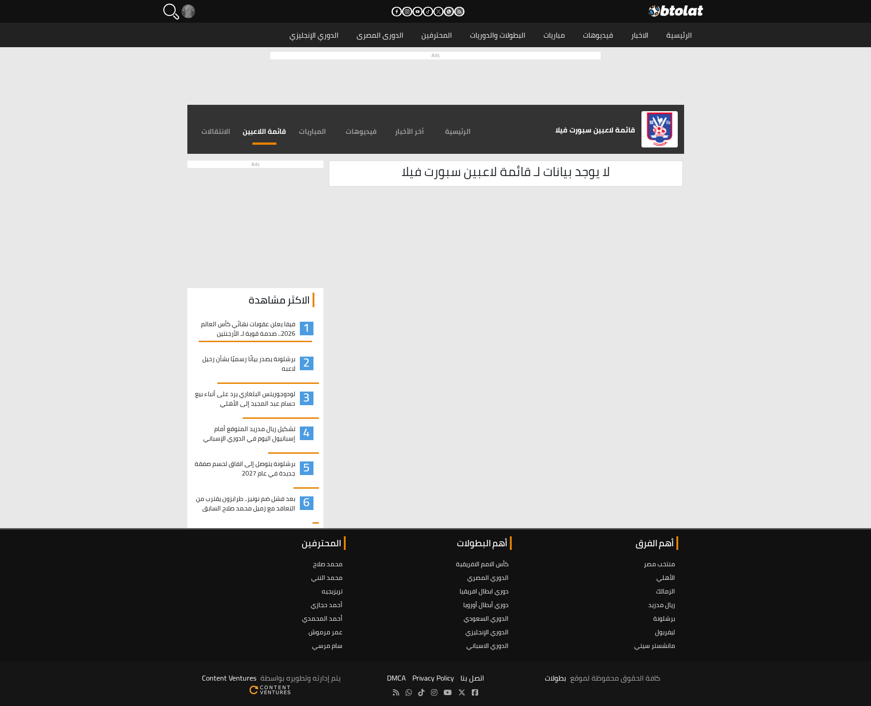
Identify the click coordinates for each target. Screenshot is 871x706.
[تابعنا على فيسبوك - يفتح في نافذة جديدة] (396, 11)
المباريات (312, 131)
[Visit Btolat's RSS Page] (396, 692)
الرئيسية (679, 35)
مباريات (554, 35)
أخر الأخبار (409, 131)
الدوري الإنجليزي (313, 35)
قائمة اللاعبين (264, 131)
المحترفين (436, 35)
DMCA (396, 678)
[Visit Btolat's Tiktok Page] (421, 692)
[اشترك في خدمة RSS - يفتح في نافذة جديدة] (459, 11)
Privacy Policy (433, 678)
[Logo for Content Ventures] (270, 689)
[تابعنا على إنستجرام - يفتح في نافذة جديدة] (407, 11)
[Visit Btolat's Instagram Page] (434, 692)
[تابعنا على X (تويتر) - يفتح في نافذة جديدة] (438, 11)
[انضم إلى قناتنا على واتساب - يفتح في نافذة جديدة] (449, 11)
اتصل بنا (472, 678)
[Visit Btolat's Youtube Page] (448, 692)
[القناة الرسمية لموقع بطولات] (409, 692)
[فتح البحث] (171, 12)
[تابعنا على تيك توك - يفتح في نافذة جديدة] (428, 11)
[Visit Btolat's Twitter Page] (461, 692)
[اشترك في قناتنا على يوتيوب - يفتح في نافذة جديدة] (417, 11)
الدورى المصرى (380, 35)
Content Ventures (229, 678)
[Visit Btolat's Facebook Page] (475, 692)
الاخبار (639, 35)
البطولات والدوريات (497, 35)
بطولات (555, 678)
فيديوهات (598, 35)
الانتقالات (215, 131)
